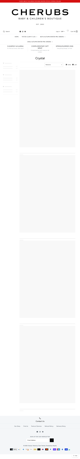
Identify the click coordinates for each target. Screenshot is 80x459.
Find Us (25, 426)
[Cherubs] (40, 5)
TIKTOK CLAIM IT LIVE (29, 36)
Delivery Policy (61, 426)
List (75, 64)
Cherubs (30, 445)
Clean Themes (41, 445)
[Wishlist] (68, 30)
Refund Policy (49, 426)
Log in (58, 31)
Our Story (17, 426)
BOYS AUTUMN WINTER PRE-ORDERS (52, 36)
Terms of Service (36, 426)
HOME (17, 36)
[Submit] (52, 440)
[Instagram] (22, 31)
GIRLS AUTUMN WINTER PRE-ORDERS (40, 41)
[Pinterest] (25, 31)
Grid (69, 64)
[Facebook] (20, 31)
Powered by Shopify (51, 445)
